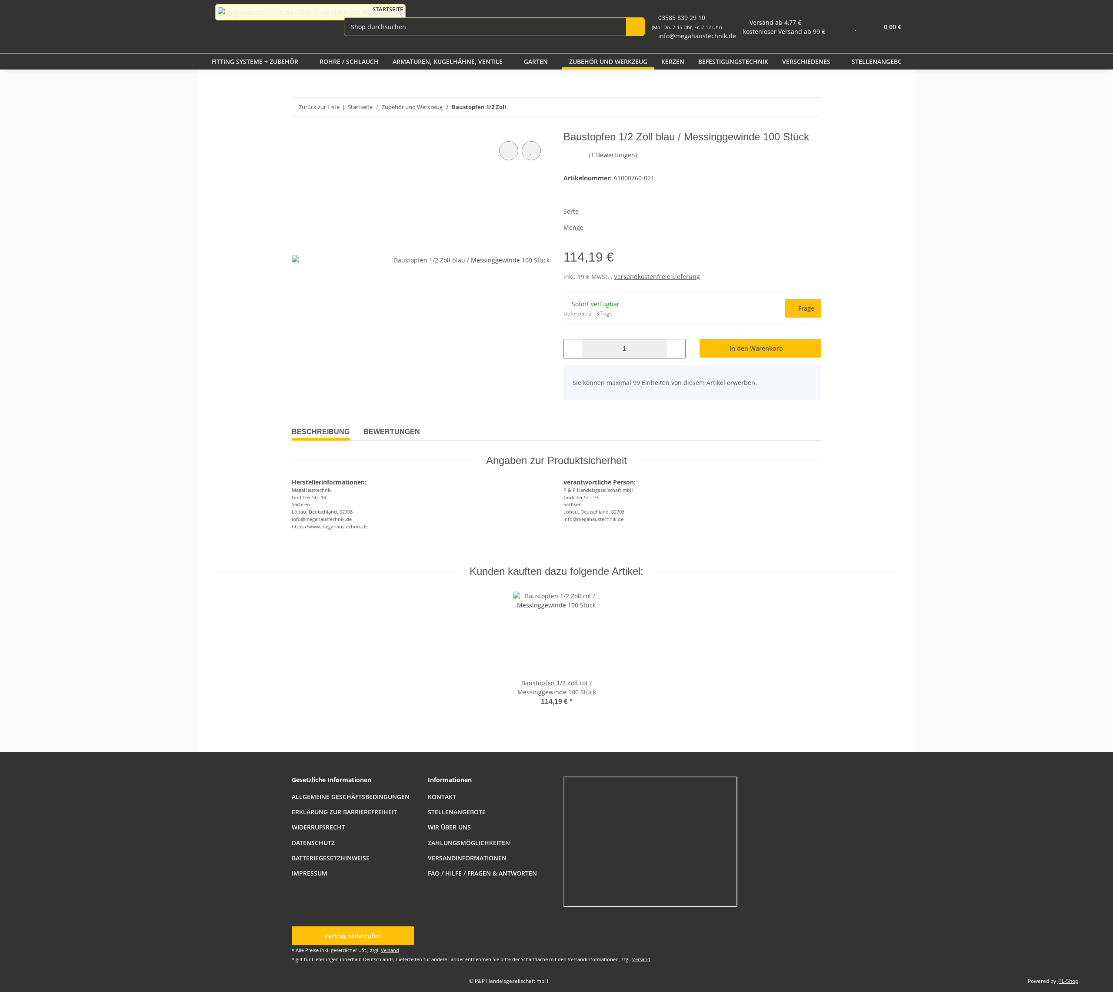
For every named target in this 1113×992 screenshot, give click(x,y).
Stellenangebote (457, 812)
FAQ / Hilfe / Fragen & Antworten (482, 873)
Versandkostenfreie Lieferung (657, 276)
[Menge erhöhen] (675, 348)
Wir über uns (449, 827)
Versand (390, 950)
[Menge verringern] (573, 348)
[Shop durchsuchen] (635, 26)
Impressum (309, 873)
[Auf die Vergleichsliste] (508, 150)
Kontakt (442, 797)
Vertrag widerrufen (352, 936)
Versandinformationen (467, 858)
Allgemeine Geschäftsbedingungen (351, 797)
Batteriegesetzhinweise (331, 858)
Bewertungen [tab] (391, 431)
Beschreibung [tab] (321, 431)
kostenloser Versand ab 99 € (784, 31)
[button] (838, 27)
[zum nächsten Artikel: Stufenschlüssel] (793, 107)
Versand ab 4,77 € (775, 22)
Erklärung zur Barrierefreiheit (344, 812)
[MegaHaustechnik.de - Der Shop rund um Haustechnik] (310, 12)
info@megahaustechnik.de (697, 36)
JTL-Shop (1067, 981)
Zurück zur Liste (319, 107)
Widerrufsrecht (318, 827)
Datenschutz (313, 843)
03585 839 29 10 (687, 21)
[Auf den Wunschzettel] (531, 150)
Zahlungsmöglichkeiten (469, 843)
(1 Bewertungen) (613, 155)
